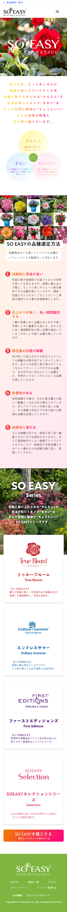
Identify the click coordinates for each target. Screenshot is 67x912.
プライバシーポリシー (38, 895)
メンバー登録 (45, 888)
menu (57, 12)
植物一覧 (33, 882)
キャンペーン (19, 888)
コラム (52, 882)
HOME (14, 882)
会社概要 (17, 895)
